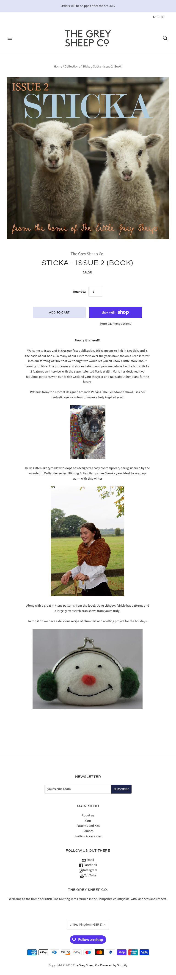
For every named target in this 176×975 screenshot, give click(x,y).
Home (58, 66)
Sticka (86, 66)
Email (90, 860)
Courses (88, 831)
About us (88, 815)
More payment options (115, 323)
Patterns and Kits (88, 826)
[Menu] (9, 38)
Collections (72, 66)
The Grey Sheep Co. (87, 254)
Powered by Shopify (113, 965)
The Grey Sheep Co (86, 965)
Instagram (89, 870)
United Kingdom (85, 924)
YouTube (90, 875)
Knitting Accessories (88, 836)
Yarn (88, 820)
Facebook (90, 865)
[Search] (165, 38)
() (159, 17)
